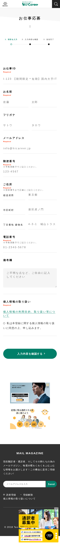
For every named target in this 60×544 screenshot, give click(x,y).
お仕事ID (9, 70)
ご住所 (24, 187)
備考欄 (7, 260)
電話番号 (20, 240)
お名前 (7, 93)
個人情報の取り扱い (17, 303)
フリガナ (9, 114)
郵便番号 (20, 164)
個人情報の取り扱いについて (19, 498)
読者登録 (11, 494)
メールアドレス (14, 139)
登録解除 (28, 494)
